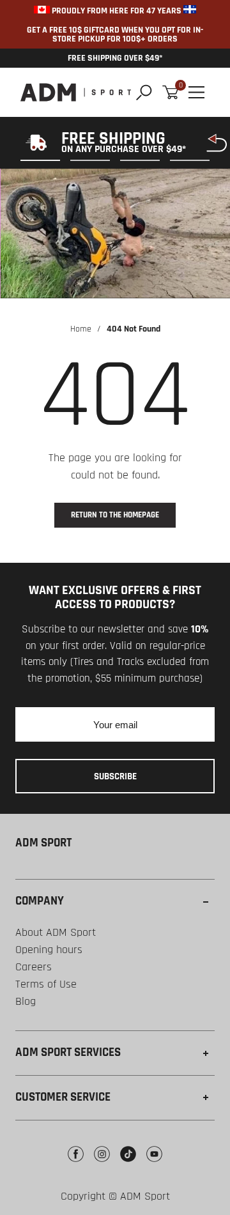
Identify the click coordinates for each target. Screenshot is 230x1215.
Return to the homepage (115, 515)
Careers (33, 966)
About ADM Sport (55, 932)
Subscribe (115, 776)
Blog (25, 1001)
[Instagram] (102, 1163)
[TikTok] (128, 1163)
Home (80, 329)
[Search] (144, 92)
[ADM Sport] (75, 92)
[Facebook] (76, 1163)
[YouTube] (154, 1163)
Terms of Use (46, 984)
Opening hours (48, 949)
